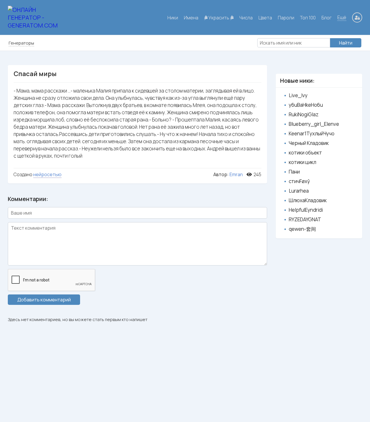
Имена (191, 17)
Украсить (219, 17)
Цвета (265, 17)
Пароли (286, 17)
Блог (326, 17)
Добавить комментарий (44, 299)
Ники (172, 17)
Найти (345, 43)
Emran (236, 174)
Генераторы (21, 43)
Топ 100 (308, 17)
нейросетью (47, 174)
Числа (246, 17)
